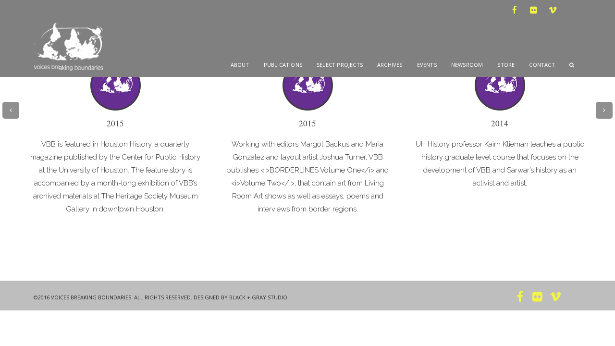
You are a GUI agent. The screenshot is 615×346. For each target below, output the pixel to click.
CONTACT (541, 64)
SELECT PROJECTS (340, 64)
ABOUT (240, 64)
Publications (283, 64)
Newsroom (467, 64)
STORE (506, 64)
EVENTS (427, 64)
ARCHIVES (390, 64)
